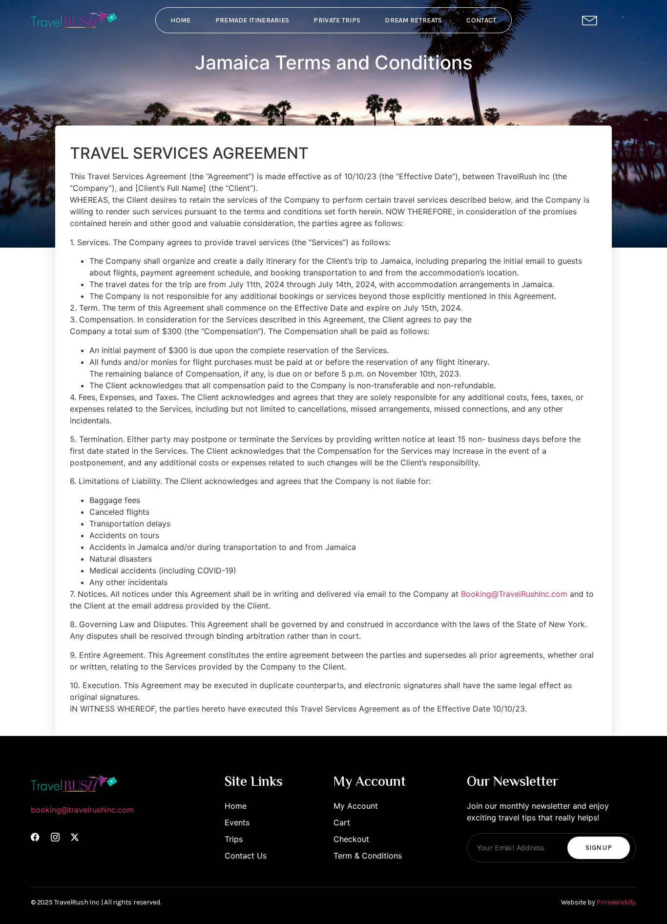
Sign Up (598, 847)
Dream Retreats (413, 20)
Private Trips (336, 20)
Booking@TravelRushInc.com (514, 594)
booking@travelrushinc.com (82, 810)
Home (180, 20)
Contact (481, 20)
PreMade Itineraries (252, 20)
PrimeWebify (615, 902)
